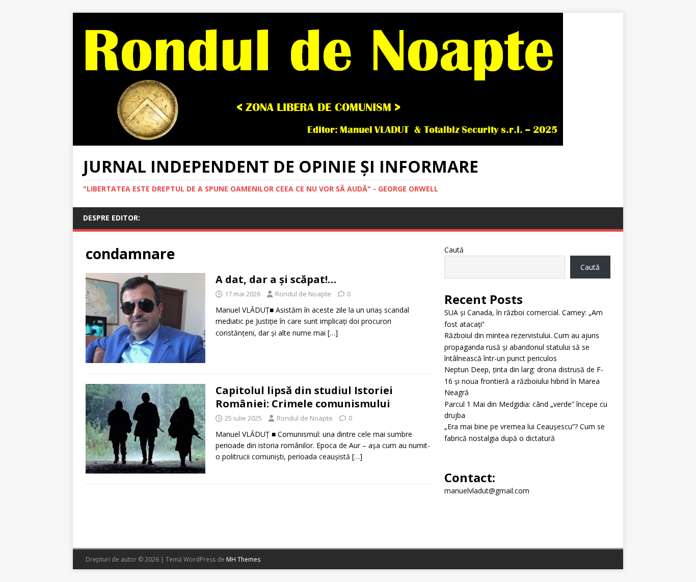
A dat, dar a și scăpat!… (276, 279)
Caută (454, 250)
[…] (333, 333)
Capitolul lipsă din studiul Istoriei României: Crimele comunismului (304, 396)
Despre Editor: (111, 218)
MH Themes (243, 559)
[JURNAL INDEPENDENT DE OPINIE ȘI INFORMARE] (318, 140)
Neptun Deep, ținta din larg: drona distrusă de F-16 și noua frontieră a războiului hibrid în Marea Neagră (523, 381)
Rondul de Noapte (303, 293)
